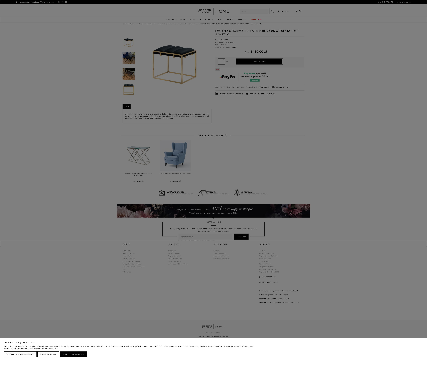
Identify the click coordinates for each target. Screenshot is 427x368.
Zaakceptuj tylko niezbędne (20, 354)
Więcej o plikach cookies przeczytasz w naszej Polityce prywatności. (31, 348)
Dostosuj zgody (48, 354)
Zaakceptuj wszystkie (73, 354)
